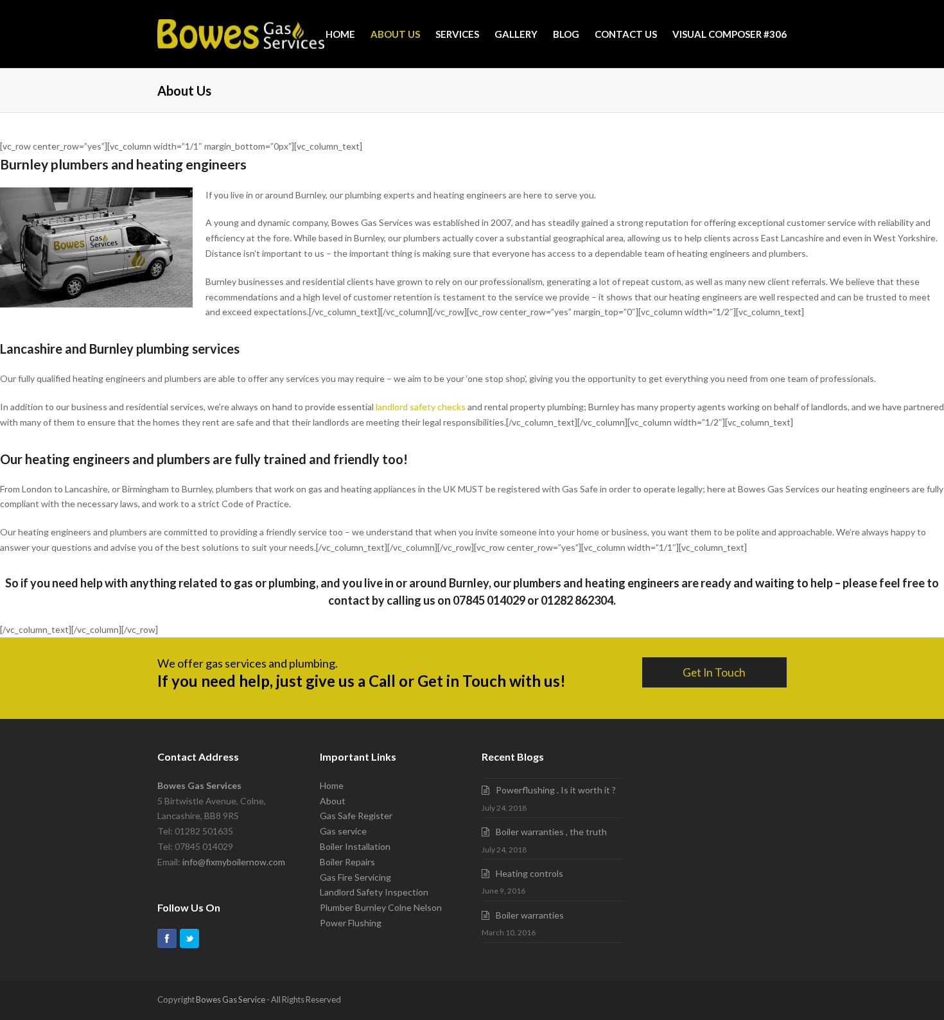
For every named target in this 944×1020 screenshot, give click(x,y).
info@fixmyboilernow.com (233, 861)
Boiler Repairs (347, 861)
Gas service (343, 831)
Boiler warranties (530, 915)
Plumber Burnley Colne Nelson (381, 907)
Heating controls (529, 873)
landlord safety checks (421, 406)
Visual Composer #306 (729, 34)
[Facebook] (167, 938)
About (332, 800)
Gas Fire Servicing (355, 877)
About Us (395, 34)
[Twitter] (189, 938)
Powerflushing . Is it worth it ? (556, 789)
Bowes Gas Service (230, 999)
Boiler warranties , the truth (551, 831)
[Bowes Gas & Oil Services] (240, 34)
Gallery (516, 34)
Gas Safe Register (356, 815)
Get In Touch (714, 672)
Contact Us (626, 34)
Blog (566, 34)
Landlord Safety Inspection (374, 891)
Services (457, 34)
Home (340, 34)
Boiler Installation (355, 846)
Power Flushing (350, 922)
